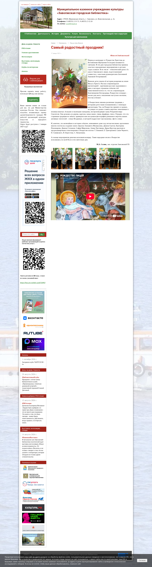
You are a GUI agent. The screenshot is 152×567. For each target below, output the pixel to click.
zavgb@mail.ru (71, 23)
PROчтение (26, 48)
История (55, 34)
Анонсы (25, 71)
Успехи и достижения (30, 53)
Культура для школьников (76, 37)
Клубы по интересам (30, 67)
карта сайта (47, 4)
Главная (53, 43)
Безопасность (85, 34)
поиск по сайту (36, 4)
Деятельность (44, 34)
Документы (65, 34)
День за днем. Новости (31, 44)
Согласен (142, 560)
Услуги (75, 34)
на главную (25, 4)
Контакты (97, 34)
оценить (33, 99)
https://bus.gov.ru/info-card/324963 (32, 282)
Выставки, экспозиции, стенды (31, 62)
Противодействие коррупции (115, 34)
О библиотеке (30, 34)
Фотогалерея (27, 57)
